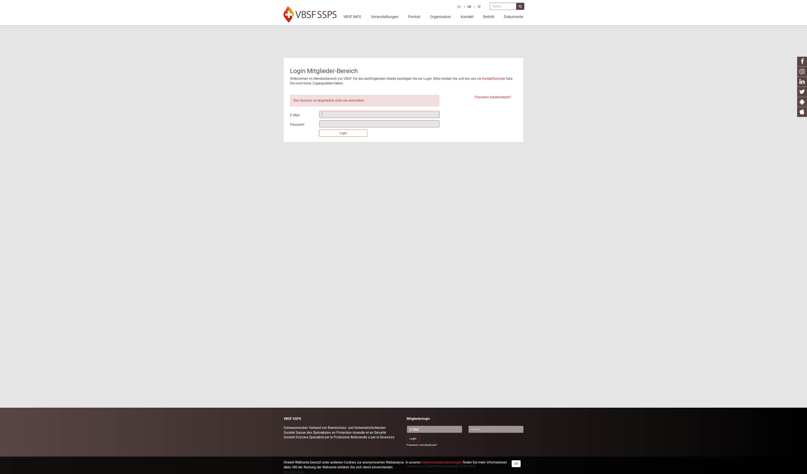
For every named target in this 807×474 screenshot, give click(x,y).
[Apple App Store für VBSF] (802, 112)
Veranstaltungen (384, 16)
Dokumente (513, 16)
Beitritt (488, 16)
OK (516, 463)
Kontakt (467, 16)
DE (459, 7)
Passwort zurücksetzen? (493, 97)
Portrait (414, 16)
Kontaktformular (493, 79)
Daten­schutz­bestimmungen (442, 462)
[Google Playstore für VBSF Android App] (802, 102)
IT (479, 7)
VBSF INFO (352, 16)
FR (469, 7)
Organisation (440, 16)
